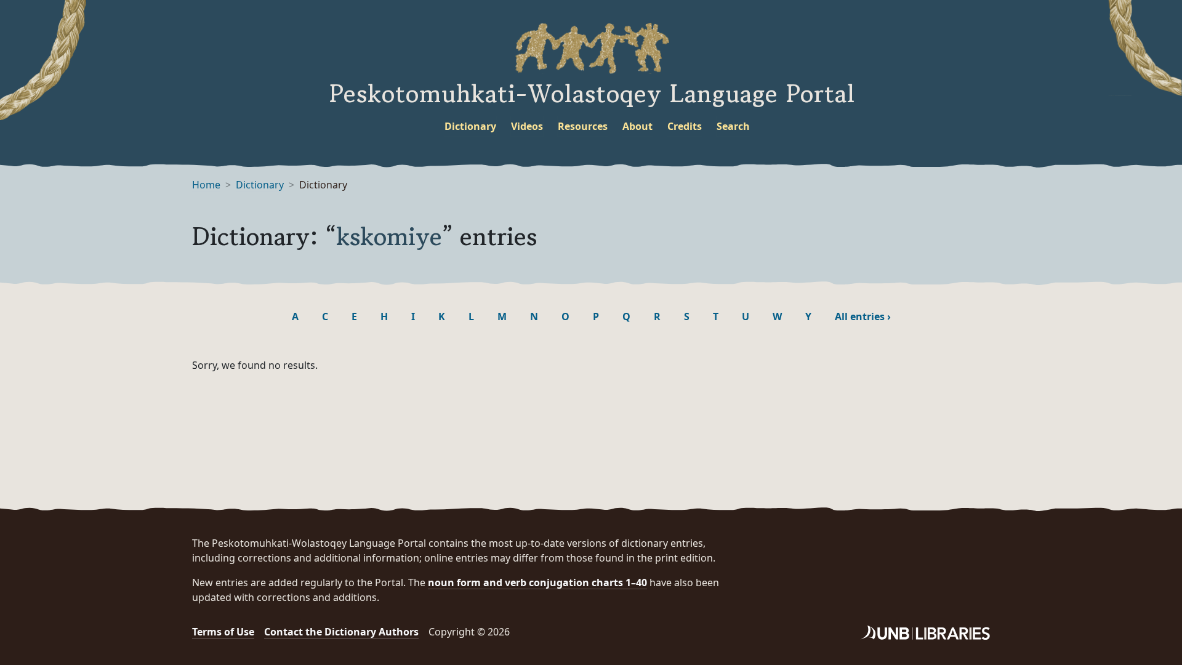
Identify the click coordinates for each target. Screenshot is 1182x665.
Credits (684, 126)
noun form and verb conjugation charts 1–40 (537, 582)
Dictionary (470, 126)
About (637, 126)
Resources (583, 126)
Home (206, 184)
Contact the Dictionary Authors (341, 632)
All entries (863, 316)
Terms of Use (223, 632)
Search (733, 126)
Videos (527, 126)
